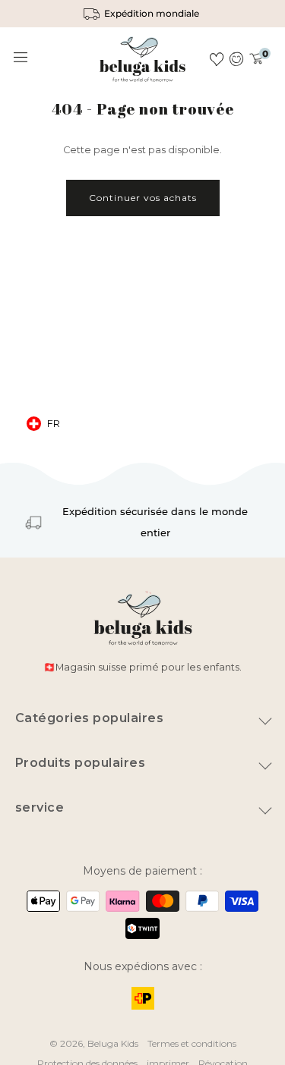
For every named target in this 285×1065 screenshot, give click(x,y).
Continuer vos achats (143, 197)
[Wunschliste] (216, 59)
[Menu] (21, 57)
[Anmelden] (236, 59)
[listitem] (142, 13)
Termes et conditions (191, 1043)
